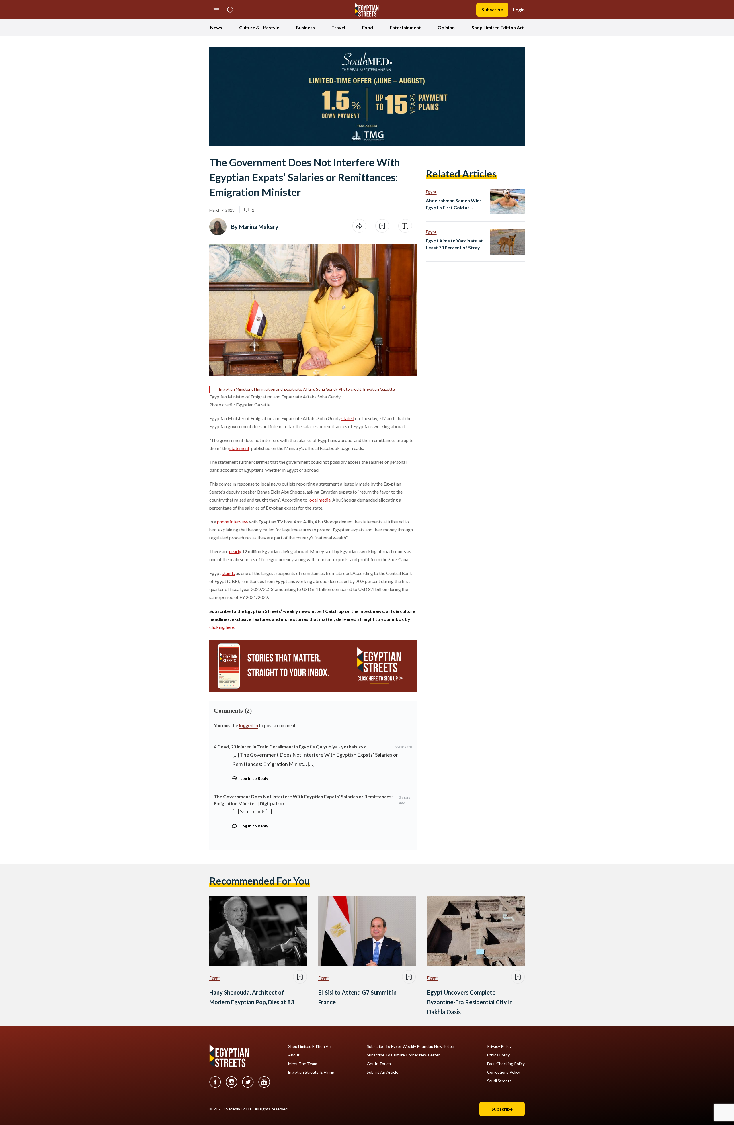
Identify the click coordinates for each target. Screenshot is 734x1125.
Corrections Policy (503, 1072)
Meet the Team (302, 1063)
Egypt (431, 191)
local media (319, 499)
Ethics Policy (498, 1055)
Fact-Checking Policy (506, 1063)
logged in (248, 725)
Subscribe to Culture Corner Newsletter (403, 1055)
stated (347, 418)
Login (519, 9)
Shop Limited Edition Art (498, 27)
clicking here (221, 627)
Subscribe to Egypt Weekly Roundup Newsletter (411, 1046)
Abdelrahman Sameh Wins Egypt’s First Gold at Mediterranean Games (454, 204)
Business (305, 27)
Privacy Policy (499, 1046)
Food (367, 27)
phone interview (232, 521)
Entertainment (405, 27)
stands (228, 573)
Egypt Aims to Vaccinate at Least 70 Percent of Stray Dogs (454, 244)
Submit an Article (382, 1072)
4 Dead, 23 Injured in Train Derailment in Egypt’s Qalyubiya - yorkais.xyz (290, 746)
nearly (235, 551)
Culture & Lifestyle (259, 27)
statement (239, 448)
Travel (338, 27)
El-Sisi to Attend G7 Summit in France (357, 997)
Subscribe (492, 9)
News (216, 27)
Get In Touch (379, 1063)
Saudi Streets (499, 1081)
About (294, 1055)
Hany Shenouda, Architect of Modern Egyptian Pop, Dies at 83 (251, 997)
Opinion (446, 27)
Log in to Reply (254, 778)
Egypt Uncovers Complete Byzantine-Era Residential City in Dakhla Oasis (470, 1002)
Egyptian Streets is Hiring (311, 1072)
